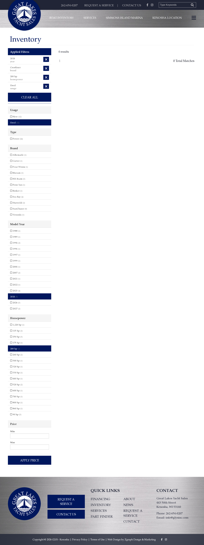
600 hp (17, 390)
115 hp (17, 330)
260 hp (17, 354)
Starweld (18, 202)
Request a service (132, 513)
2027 (16, 308)
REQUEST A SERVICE (99, 5)
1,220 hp (18, 324)
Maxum (17, 172)
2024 (14, 296)
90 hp (16, 414)
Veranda (18, 214)
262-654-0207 (69, 5)
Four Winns (20, 166)
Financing (100, 499)
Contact (131, 521)
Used (14, 122)
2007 (16, 272)
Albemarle (19, 154)
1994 (16, 242)
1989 (16, 236)
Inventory (101, 504)
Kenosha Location (167, 17)
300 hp (17, 360)
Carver (17, 160)
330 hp (17, 372)
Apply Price (29, 460)
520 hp (17, 384)
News (128, 504)
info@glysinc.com (177, 517)
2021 (16, 278)
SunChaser (19, 208)
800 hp (17, 402)
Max (12, 442)
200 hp (15, 348)
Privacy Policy (80, 539)
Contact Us (66, 514)
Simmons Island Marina (124, 17)
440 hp (17, 378)
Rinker (17, 190)
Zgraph (129, 539)
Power (17, 138)
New (17, 116)
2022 (16, 284)
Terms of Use (97, 539)
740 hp (17, 396)
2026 (16, 302)
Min (12, 431)
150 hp (17, 336)
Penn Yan (18, 184)
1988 (16, 230)
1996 (16, 248)
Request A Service (66, 501)
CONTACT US (131, 5)
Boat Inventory (61, 17)
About (129, 499)
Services (89, 17)
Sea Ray (17, 196)
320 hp (17, 366)
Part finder (102, 516)
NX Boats (18, 178)
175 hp (17, 342)
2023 (16, 290)
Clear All (29, 97)
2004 (16, 266)
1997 (16, 254)
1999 (16, 260)
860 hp (17, 408)
